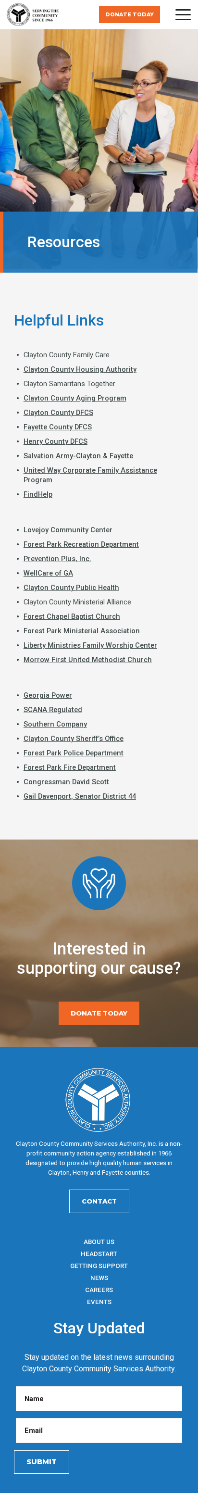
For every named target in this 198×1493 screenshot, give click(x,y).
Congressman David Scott (66, 782)
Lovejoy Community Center (68, 530)
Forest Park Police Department (74, 753)
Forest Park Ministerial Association (82, 631)
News (99, 1277)
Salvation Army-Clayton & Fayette (78, 456)
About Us (99, 1241)
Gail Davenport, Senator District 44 (80, 796)
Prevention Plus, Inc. (57, 558)
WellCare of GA (48, 573)
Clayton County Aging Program (75, 398)
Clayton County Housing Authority (80, 369)
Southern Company (55, 724)
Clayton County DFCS (58, 412)
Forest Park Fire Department (70, 767)
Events (99, 1301)
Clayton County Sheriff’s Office (74, 738)
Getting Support (99, 1265)
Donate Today (129, 15)
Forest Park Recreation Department (81, 544)
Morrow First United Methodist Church (88, 659)
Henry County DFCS (55, 441)
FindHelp (38, 494)
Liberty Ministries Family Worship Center (90, 645)
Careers (99, 1289)
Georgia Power (48, 695)
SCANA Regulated (53, 709)
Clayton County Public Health (71, 587)
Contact (99, 1201)
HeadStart (99, 1253)
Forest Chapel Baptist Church (72, 616)
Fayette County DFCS (58, 427)
